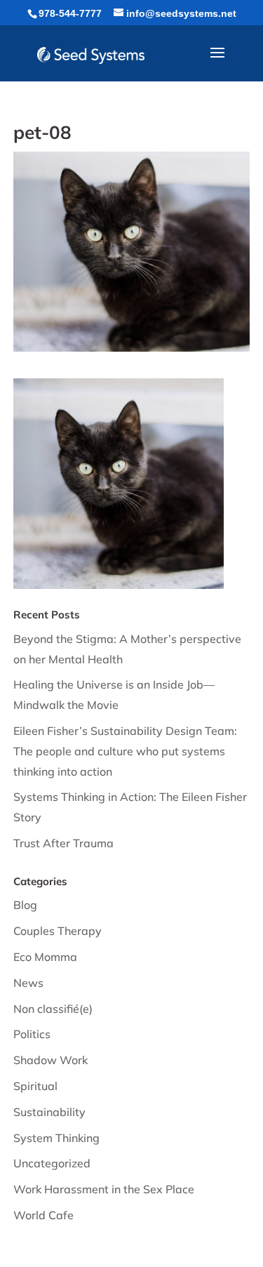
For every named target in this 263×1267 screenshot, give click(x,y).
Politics (31, 1034)
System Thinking (56, 1138)
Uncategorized (51, 1163)
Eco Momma (45, 957)
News (28, 983)
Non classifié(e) (53, 1009)
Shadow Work (50, 1060)
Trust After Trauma (63, 843)
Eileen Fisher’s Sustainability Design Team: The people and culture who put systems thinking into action (125, 751)
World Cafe (43, 1215)
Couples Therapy (57, 931)
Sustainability (49, 1112)
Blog (25, 905)
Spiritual (35, 1086)
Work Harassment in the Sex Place (103, 1189)
